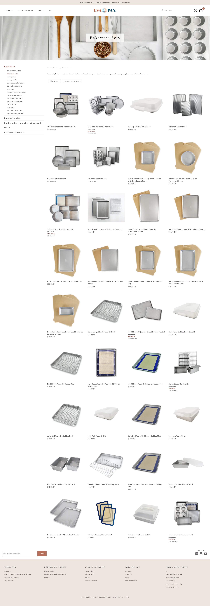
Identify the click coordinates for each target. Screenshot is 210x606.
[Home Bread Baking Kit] (187, 362)
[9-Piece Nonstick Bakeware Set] (65, 207)
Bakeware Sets (12, 74)
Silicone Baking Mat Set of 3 (100, 535)
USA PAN (105, 10)
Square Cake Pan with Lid (139, 535)
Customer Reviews (91, 581)
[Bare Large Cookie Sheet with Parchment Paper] (106, 260)
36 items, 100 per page (72, 81)
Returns (87, 577)
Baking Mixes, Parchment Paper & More (17, 574)
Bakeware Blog (12, 118)
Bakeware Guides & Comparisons (55, 574)
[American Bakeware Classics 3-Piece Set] (106, 207)
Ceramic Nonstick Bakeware (16, 92)
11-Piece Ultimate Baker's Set (100, 126)
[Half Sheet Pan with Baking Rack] (65, 362)
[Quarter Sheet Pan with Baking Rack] (106, 463)
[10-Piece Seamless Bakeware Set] (65, 105)
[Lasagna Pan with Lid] (187, 414)
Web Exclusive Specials (11, 577)
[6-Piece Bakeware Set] (106, 157)
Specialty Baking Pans (14, 110)
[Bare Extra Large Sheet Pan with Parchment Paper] (146, 207)
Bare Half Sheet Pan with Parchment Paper (187, 229)
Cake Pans (10, 89)
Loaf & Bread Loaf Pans (14, 98)
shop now (65, 112)
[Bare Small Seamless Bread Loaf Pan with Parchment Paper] (65, 310)
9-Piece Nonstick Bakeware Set (60, 229)
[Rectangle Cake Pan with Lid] (187, 463)
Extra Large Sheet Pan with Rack (102, 332)
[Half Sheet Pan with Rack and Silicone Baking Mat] (106, 362)
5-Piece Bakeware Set (56, 179)
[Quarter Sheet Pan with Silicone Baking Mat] (146, 463)
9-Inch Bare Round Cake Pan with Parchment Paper (183, 180)
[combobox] (172, 10)
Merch (41, 10)
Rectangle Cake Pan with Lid (181, 484)
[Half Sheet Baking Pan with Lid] (187, 310)
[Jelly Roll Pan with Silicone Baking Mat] (146, 414)
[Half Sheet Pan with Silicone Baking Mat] (146, 362)
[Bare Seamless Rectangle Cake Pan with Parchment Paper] (187, 260)
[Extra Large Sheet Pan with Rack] (106, 310)
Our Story (128, 571)
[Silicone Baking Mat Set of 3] (106, 513)
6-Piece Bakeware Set (97, 179)
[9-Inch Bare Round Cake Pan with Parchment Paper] (187, 157)
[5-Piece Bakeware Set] (65, 157)
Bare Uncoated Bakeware (15, 83)
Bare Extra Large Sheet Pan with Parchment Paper (142, 230)
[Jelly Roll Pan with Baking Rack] (65, 414)
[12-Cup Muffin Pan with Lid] (146, 105)
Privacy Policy (170, 581)
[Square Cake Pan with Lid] (146, 513)
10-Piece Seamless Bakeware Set (61, 126)
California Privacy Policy (174, 584)
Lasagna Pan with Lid (178, 436)
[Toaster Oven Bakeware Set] (187, 513)
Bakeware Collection (14, 71)
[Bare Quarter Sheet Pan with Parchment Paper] (146, 260)
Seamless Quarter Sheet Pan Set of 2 (63, 535)
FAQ (167, 571)
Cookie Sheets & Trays (14, 95)
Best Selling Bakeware (14, 86)
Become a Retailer (131, 581)
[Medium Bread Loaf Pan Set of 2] (65, 463)
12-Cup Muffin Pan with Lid (139, 126)
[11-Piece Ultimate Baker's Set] (106, 105)
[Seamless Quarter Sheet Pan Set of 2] (65, 513)
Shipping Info (89, 574)
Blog (51, 10)
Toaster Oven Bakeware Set (181, 535)
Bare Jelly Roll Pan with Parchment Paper (65, 281)
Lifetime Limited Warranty (174, 574)
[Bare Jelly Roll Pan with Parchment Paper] (65, 260)
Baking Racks (11, 77)
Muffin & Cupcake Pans (14, 101)
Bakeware (9, 67)
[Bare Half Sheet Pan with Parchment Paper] (187, 207)
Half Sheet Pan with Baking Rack (61, 384)
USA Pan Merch (9, 581)
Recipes (46, 577)
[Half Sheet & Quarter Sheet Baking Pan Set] (146, 310)
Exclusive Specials (25, 10)
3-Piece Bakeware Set (178, 126)
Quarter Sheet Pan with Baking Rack (103, 484)
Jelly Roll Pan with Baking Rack (60, 436)
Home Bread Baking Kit (179, 384)
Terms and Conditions (173, 577)
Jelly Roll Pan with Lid (97, 436)
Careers (127, 577)
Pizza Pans (10, 107)
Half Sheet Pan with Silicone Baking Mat (145, 384)
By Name (55, 81)
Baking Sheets (12, 80)
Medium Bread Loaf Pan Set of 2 (61, 484)
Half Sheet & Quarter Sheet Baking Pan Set (146, 332)
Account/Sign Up (90, 571)
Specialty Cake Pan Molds (15, 113)
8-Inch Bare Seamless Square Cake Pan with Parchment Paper (144, 180)
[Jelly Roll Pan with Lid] (106, 414)
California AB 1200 (172, 587)
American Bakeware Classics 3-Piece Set (105, 229)
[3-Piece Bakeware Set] (187, 105)
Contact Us (128, 574)
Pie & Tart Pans (12, 104)
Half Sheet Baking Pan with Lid (182, 332)
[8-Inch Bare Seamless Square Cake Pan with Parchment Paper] (146, 157)
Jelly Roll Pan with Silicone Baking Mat (144, 436)
